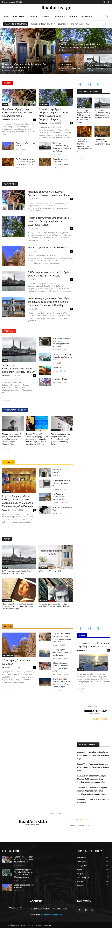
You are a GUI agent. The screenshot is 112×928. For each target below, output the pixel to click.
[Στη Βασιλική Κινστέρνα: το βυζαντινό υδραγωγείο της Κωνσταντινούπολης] (8, 162)
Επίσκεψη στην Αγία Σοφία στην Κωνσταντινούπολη (60, 161)
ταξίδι (5, 60)
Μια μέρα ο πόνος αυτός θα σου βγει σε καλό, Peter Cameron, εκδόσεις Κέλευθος (54, 605)
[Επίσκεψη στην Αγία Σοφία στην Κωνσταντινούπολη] (45, 162)
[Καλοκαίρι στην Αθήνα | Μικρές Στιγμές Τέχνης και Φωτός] (45, 357)
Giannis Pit (81, 764)
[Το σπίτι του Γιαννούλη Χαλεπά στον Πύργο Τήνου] (45, 484)
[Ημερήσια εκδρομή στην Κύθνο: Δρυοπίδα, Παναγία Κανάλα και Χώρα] (28, 51)
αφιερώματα (7, 430)
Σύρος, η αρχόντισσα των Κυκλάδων (48, 247)
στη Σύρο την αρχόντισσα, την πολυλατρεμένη (58, 496)
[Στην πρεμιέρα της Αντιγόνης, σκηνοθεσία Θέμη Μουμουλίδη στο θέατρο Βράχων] (45, 682)
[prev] (102, 24)
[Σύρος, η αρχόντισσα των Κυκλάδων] (8, 146)
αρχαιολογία (65, 41)
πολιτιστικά (55, 430)
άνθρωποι (30, 430)
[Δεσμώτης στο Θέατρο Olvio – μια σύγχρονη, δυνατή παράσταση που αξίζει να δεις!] (45, 637)
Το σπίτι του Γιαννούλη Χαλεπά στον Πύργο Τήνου (61, 483)
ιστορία (80, 136)
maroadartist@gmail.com (51, 915)
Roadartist (6, 120)
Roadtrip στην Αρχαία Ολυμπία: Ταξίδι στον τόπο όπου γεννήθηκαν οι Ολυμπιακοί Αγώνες (48, 221)
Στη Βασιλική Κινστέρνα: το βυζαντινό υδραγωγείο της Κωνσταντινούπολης (25, 161)
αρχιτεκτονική (65, 64)
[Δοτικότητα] (45, 370)
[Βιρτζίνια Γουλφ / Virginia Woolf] (45, 510)
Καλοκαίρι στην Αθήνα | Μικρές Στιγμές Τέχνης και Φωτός (62, 357)
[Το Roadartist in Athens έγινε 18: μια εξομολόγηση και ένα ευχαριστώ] (45, 341)
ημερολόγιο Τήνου (59, 379)
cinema (80, 669)
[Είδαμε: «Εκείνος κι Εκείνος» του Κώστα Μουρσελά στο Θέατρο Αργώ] (45, 666)
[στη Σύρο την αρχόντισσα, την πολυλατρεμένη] (45, 497)
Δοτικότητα (56, 368)
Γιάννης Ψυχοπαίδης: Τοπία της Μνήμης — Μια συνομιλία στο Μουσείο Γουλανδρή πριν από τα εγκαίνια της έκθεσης (37, 439)
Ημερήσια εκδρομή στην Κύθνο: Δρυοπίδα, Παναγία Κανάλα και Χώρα (17, 112)
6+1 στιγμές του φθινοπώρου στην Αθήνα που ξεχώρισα (62, 652)
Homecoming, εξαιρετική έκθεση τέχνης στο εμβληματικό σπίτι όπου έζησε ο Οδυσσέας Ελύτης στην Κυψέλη (49, 302)
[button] (106, 16)
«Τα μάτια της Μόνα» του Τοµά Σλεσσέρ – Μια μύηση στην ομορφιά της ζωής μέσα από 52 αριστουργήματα (18, 606)
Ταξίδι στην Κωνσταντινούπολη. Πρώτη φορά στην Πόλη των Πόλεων (18, 368)
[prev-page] (4, 173)
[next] (107, 24)
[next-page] (8, 173)
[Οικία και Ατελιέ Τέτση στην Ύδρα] (45, 472)
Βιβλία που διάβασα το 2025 (49, 571)
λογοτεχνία (43, 567)
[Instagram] (104, 2)
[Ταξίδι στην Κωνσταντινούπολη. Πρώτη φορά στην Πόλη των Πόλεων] (98, 64)
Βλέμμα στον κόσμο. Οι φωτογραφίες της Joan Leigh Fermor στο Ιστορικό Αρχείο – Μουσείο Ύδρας (12, 439)
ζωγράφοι (6, 491)
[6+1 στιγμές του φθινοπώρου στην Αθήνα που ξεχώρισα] (45, 652)
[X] (108, 2)
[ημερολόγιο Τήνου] (45, 382)
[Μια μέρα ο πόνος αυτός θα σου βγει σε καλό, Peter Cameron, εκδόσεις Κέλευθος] (55, 590)
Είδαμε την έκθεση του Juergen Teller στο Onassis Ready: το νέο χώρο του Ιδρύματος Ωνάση (60, 439)
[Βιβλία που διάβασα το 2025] (55, 557)
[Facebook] (100, 2)
